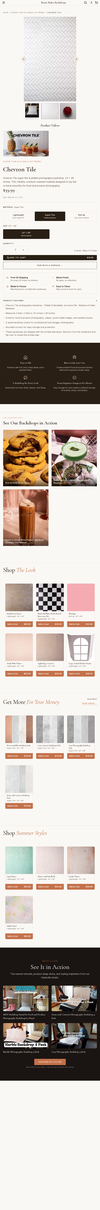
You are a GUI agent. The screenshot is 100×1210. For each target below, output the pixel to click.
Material (8, 207)
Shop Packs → (89, 703)
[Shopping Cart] (96, 2)
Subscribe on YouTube (50, 1062)
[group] (50, 232)
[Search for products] (85, 2)
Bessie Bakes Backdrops (53, 2)
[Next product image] (76, 59)
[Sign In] (91, 2)
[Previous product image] (23, 59)
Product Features (50, 301)
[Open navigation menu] (3, 2)
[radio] (26, 234)
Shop (6, 13)
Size (5, 226)
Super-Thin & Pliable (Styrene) (28, 13)
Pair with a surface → (50, 265)
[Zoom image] (72, 98)
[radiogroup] (50, 213)
